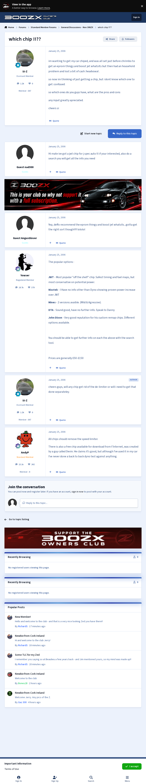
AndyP (25, 452)
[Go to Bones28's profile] (9, 674)
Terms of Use (11, 769)
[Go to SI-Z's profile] (25, 58)
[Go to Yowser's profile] (25, 261)
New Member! (23, 617)
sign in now (77, 492)
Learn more (7, 6)
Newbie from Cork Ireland (30, 636)
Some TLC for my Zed (27, 655)
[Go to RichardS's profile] (9, 617)
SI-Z (24, 71)
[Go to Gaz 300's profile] (9, 693)
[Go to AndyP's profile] (25, 439)
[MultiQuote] (50, 172)
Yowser (24, 275)
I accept (134, 766)
